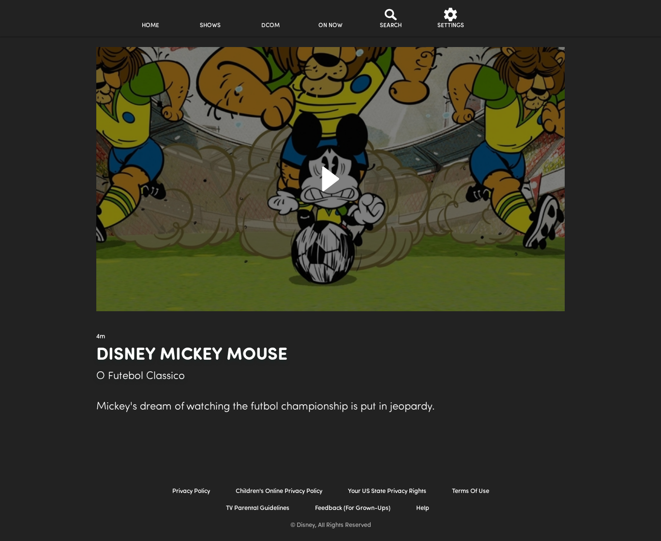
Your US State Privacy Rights (387, 491)
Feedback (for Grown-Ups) (353, 508)
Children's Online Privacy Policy (279, 491)
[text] (100, 337)
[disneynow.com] (33, 17)
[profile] (511, 18)
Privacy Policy (191, 491)
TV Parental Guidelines (257, 508)
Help (422, 508)
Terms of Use (470, 491)
